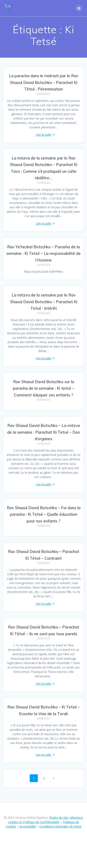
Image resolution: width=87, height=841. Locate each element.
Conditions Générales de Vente (60, 826)
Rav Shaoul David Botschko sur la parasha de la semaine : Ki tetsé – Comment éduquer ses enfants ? (43, 388)
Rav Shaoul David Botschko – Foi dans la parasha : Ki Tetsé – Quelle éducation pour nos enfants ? (43, 514)
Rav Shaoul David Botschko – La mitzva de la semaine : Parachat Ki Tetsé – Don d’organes (43, 432)
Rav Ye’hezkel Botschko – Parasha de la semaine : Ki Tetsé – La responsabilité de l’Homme (43, 253)
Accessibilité (28, 826)
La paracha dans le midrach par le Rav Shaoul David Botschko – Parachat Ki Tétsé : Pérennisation (43, 82)
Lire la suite (43, 135)
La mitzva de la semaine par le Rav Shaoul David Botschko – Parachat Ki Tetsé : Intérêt (43, 302)
